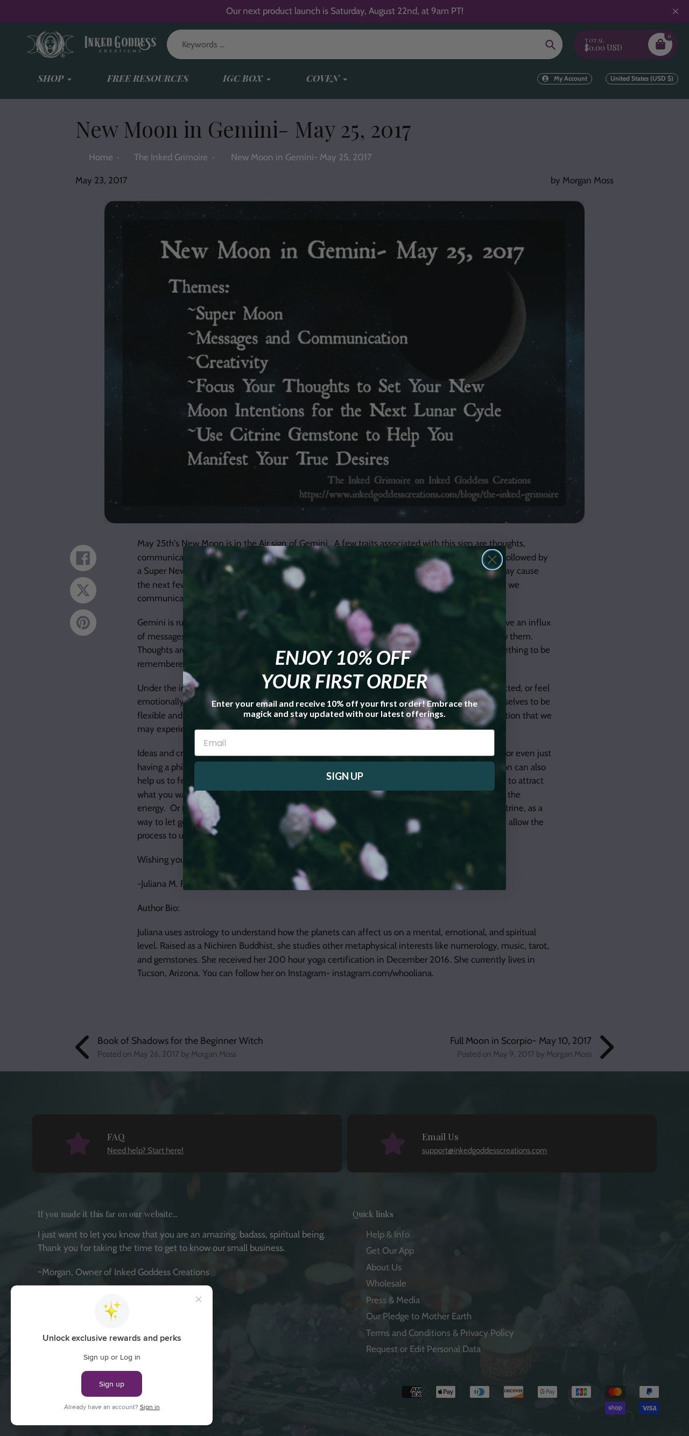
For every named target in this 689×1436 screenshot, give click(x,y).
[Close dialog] (492, 559)
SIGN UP (344, 776)
